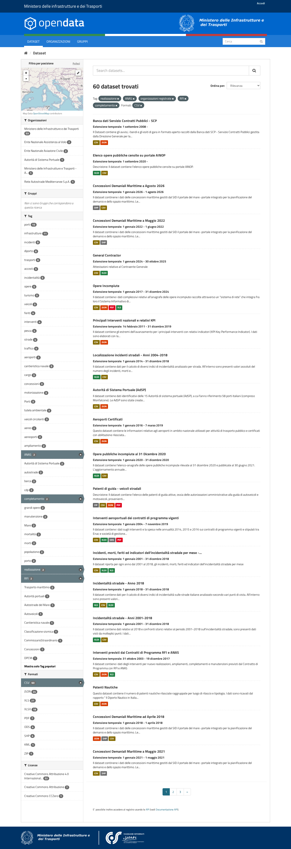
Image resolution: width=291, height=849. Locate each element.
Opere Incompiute (106, 285)
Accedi (261, 3)
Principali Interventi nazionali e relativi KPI (124, 320)
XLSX (96, 173)
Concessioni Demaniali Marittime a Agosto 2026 (128, 185)
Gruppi (82, 41)
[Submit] (261, 41)
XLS (119, 307)
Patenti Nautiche (105, 687)
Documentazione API (167, 809)
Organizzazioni (58, 41)
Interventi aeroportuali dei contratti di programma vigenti (136, 517)
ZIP (95, 505)
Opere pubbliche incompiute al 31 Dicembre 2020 (129, 453)
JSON (104, 142)
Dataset (33, 41)
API (147, 809)
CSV (96, 142)
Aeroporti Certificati (107, 419)
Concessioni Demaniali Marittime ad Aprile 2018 (128, 716)
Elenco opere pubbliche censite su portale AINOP (129, 155)
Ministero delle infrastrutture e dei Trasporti (63, 6)
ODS (112, 540)
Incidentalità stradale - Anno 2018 (118, 583)
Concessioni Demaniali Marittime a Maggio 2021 (129, 751)
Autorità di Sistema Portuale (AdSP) (119, 389)
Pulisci (76, 63)
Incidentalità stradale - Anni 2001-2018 (122, 617)
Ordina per (217, 85)
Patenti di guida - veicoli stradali (117, 488)
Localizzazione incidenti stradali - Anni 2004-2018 (130, 355)
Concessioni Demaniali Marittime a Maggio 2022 (129, 220)
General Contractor (107, 255)
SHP (96, 207)
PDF (112, 307)
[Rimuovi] (118, 98)
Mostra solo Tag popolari (40, 666)
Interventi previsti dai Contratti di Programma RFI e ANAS (136, 652)
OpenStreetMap (41, 113)
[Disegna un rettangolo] (78, 73)
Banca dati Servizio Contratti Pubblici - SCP (125, 120)
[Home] (26, 53)
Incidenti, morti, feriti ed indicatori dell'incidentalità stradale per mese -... (147, 552)
